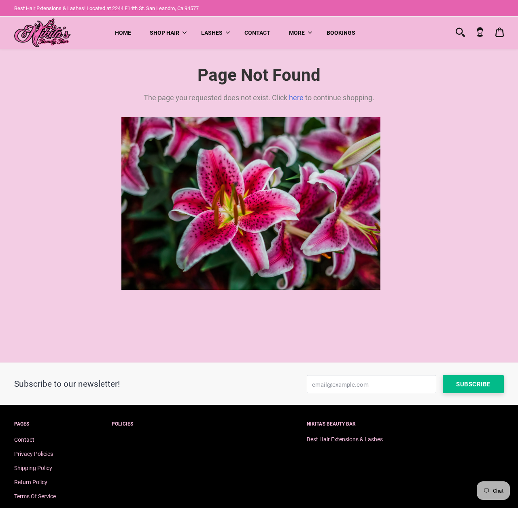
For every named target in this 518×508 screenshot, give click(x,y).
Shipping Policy (33, 468)
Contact (257, 33)
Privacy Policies (33, 454)
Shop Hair (164, 33)
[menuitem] (123, 32)
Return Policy (30, 482)
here (296, 97)
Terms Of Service (35, 496)
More (297, 33)
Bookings (341, 33)
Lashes (212, 33)
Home (123, 33)
